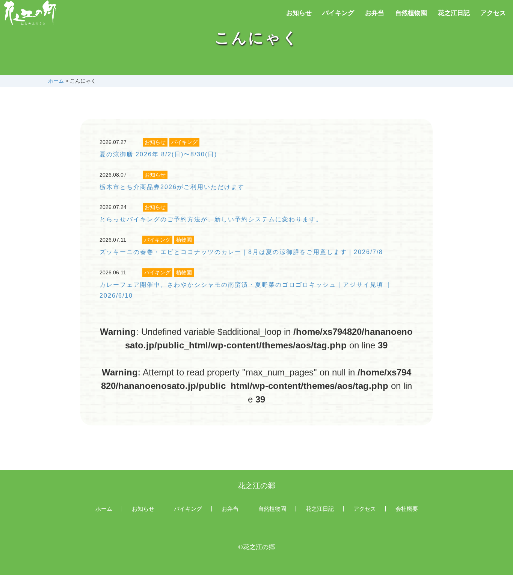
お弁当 (374, 13)
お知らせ (299, 13)
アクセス (493, 13)
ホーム (56, 81)
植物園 (184, 240)
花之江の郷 (256, 485)
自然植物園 (411, 13)
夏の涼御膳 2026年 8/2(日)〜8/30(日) (158, 154)
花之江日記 (454, 13)
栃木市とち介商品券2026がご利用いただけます (172, 187)
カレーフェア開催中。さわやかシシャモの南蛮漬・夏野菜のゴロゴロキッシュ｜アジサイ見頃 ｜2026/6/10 (246, 290)
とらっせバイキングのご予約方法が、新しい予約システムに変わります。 (211, 219)
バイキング (338, 13)
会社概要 (406, 509)
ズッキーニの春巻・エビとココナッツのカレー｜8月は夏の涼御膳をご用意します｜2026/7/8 (241, 252)
